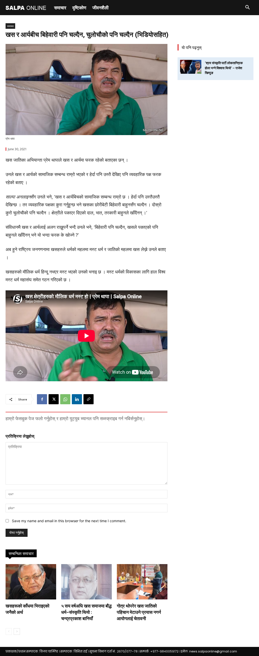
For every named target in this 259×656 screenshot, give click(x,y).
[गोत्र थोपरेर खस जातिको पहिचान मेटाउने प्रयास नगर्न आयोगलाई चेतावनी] (142, 581)
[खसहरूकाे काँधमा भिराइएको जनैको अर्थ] (31, 581)
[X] (54, 399)
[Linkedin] (77, 399)
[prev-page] (9, 631)
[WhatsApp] (65, 399)
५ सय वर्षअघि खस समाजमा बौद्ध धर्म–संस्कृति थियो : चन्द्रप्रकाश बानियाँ (86, 612)
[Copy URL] (88, 399)
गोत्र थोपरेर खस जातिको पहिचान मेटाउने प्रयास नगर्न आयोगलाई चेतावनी (139, 612)
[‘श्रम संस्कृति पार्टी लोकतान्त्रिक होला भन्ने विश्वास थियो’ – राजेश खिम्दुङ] (190, 67)
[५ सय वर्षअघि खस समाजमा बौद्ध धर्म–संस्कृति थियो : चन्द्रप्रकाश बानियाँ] (86, 581)
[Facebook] (42, 399)
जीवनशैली (100, 8)
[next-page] (17, 631)
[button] (247, 8)
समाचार (60, 8)
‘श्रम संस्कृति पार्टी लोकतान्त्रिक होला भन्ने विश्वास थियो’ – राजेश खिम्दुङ (224, 68)
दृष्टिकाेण (79, 8)
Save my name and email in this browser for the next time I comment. (69, 521)
